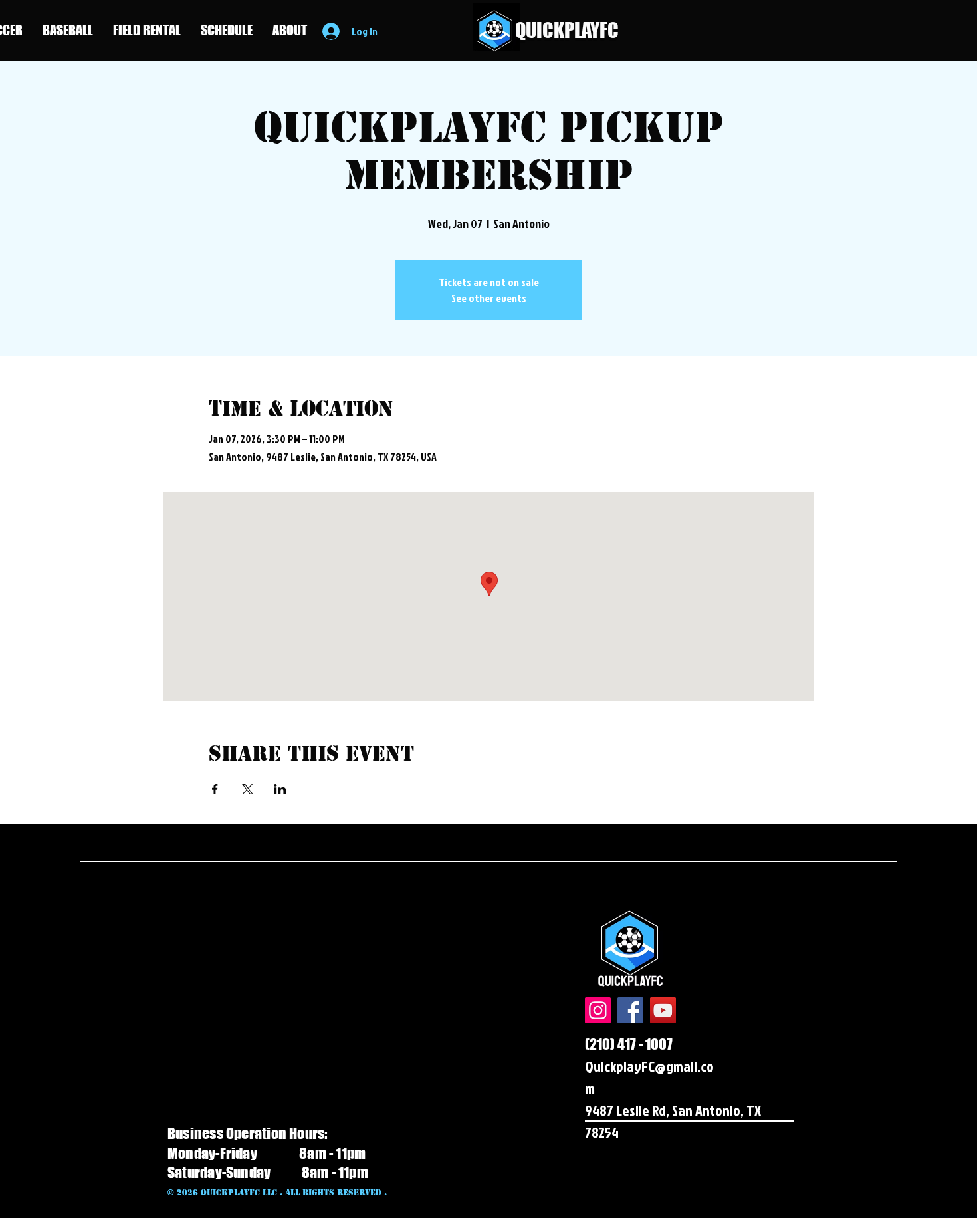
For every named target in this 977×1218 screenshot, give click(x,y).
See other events (488, 298)
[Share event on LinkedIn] (280, 789)
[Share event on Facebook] (215, 789)
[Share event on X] (247, 789)
